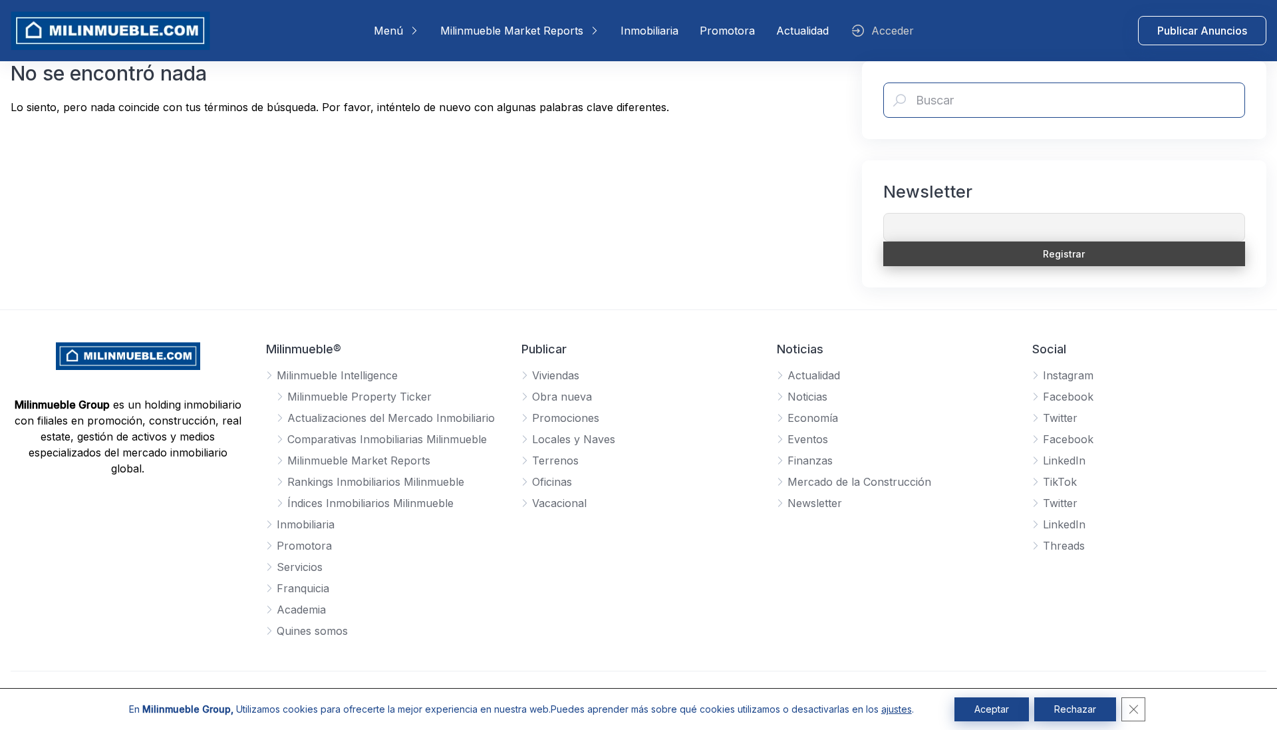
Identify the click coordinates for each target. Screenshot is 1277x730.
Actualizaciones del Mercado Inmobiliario (391, 418)
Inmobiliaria (649, 30)
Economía (812, 418)
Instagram (1068, 375)
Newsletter (814, 503)
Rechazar (1075, 709)
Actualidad (802, 30)
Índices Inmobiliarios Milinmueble (370, 503)
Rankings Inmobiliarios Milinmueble (375, 481)
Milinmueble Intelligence (337, 375)
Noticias (807, 396)
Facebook (1068, 396)
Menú (388, 30)
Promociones (565, 418)
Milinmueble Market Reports (511, 30)
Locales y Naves (573, 439)
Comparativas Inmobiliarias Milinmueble (387, 439)
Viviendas (555, 375)
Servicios (300, 567)
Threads (1064, 545)
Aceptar (991, 709)
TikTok (1060, 481)
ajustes (896, 709)
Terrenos (555, 460)
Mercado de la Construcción (859, 481)
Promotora (727, 30)
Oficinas (552, 481)
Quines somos (312, 631)
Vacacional (559, 503)
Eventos (807, 439)
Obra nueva (562, 396)
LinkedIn (1064, 460)
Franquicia (303, 588)
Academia (301, 609)
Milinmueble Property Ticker (359, 396)
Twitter (1060, 418)
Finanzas (810, 460)
